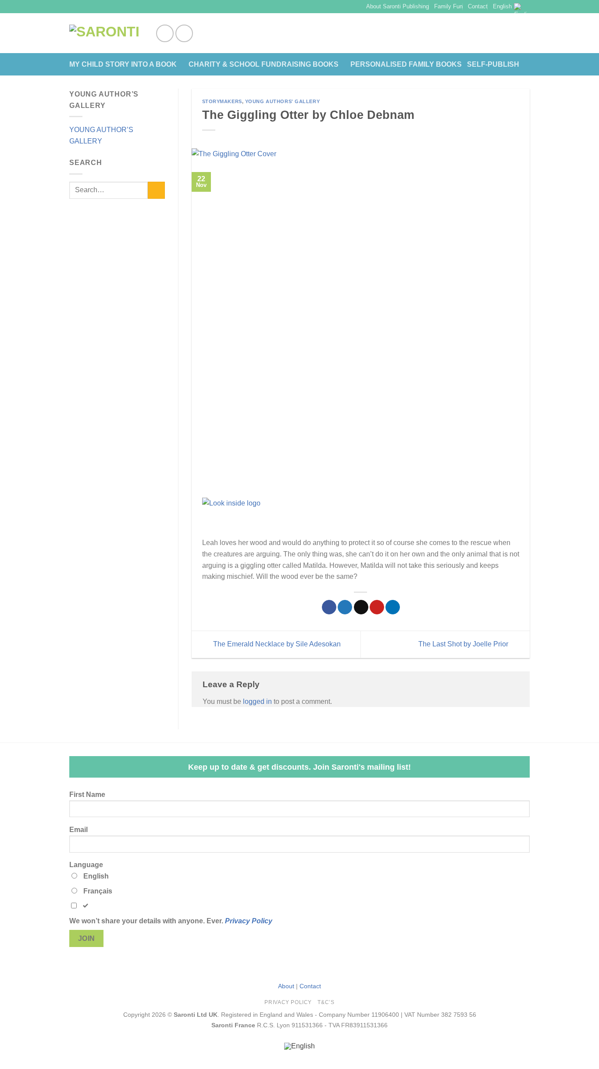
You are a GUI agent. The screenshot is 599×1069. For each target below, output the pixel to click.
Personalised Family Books (406, 64)
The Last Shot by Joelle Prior (464, 644)
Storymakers (222, 101)
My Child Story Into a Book (123, 64)
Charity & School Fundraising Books (264, 64)
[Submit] (156, 190)
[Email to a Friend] (361, 607)
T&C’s (325, 1002)
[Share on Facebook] (329, 607)
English (502, 6)
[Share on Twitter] (345, 607)
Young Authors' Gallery (282, 101)
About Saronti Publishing (397, 6)
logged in (257, 701)
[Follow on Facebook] (165, 33)
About (286, 986)
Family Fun (448, 6)
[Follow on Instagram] (184, 33)
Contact (478, 6)
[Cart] (525, 33)
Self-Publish (493, 64)
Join (86, 938)
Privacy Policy (248, 921)
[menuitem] (299, 1046)
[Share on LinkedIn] (392, 607)
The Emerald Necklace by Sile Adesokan (276, 644)
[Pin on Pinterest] (377, 607)
